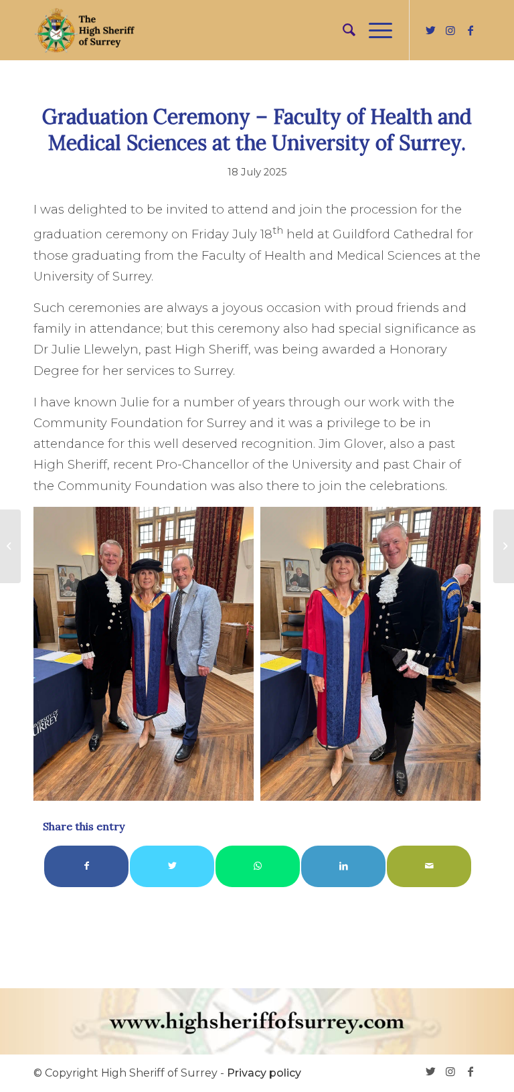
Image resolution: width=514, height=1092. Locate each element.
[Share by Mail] (429, 866)
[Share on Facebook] (86, 866)
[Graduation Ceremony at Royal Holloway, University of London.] (503, 546)
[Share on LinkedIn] (343, 866)
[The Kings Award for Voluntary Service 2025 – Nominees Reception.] (10, 546)
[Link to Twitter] (430, 30)
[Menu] (373, 30)
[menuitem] (342, 30)
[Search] (342, 30)
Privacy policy (264, 1073)
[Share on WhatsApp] (258, 866)
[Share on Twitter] (172, 866)
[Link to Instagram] (450, 30)
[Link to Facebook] (470, 30)
